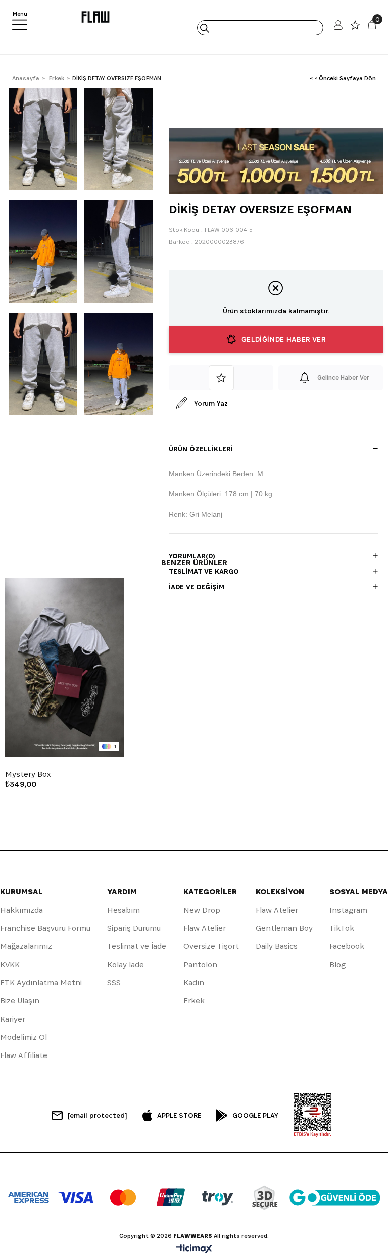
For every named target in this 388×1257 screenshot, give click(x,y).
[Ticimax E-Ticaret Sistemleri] (194, 1249)
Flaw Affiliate (23, 1055)
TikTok (341, 928)
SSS (114, 982)
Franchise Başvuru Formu (45, 928)
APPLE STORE (179, 1115)
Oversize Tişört (211, 946)
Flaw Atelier (204, 928)
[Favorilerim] (355, 27)
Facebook (346, 946)
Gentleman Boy (284, 928)
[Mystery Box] (64, 667)
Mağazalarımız (26, 946)
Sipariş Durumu (134, 928)
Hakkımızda (21, 909)
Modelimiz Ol (23, 1037)
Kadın (193, 982)
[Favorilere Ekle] (221, 377)
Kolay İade (125, 964)
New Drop (201, 909)
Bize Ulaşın (19, 1000)
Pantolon (200, 964)
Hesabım (123, 909)
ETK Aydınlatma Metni (41, 982)
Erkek (194, 1000)
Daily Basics (277, 946)
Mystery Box (28, 774)
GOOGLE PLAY (255, 1115)
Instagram (348, 909)
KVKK (10, 964)
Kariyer (12, 1019)
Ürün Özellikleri (201, 449)
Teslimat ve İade (136, 946)
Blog (337, 964)
